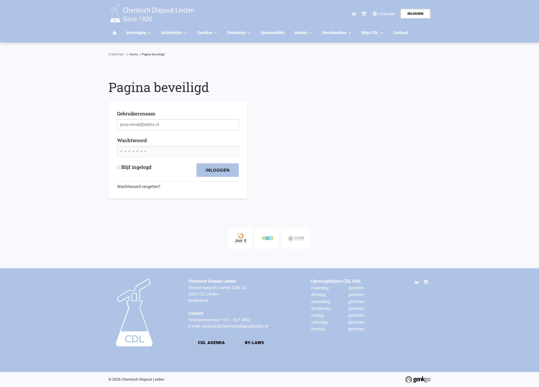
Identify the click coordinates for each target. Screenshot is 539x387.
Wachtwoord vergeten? (138, 186)
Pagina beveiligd (153, 54)
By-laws (254, 342)
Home (133, 54)
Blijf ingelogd (136, 167)
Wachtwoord (132, 140)
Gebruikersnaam (136, 113)
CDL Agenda (211, 342)
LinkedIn (354, 13)
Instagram (364, 13)
